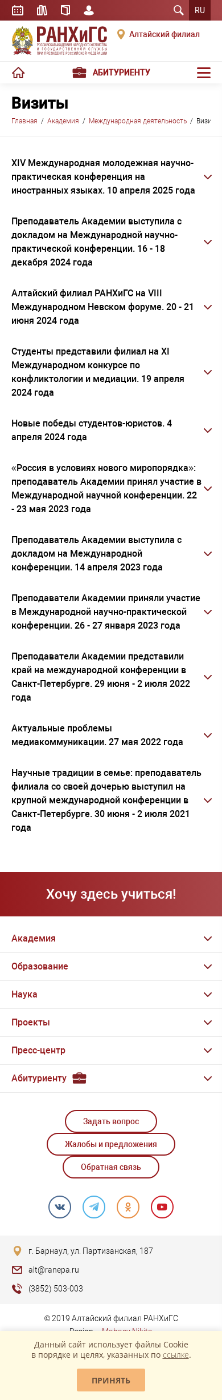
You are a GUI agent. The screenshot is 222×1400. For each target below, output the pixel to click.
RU (200, 10)
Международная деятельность (138, 121)
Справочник (65, 10)
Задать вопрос (111, 1121)
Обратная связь (111, 1167)
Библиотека (42, 10)
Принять (111, 1380)
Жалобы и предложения (111, 1144)
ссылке (176, 1354)
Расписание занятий (17, 10)
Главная (24, 121)
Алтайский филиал (164, 34)
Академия (63, 121)
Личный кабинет (89, 10)
